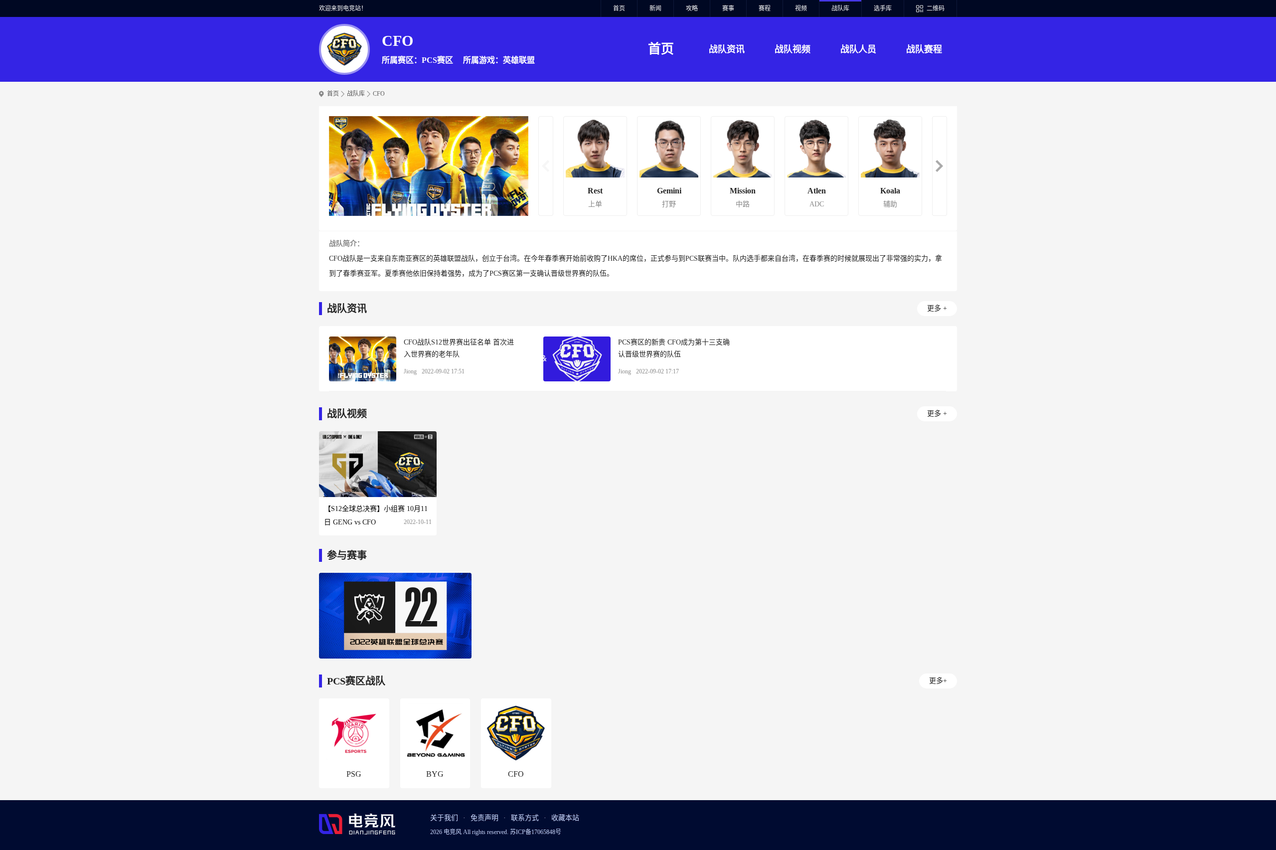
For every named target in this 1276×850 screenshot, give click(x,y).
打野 (669, 204)
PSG (353, 774)
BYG (435, 774)
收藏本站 (565, 818)
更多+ (938, 680)
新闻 (655, 8)
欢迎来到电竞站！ (343, 8)
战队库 (840, 8)
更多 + (937, 308)
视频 (801, 8)
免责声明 (484, 818)
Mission (743, 190)
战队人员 (858, 49)
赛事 (728, 8)
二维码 (936, 8)
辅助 (890, 204)
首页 (619, 8)
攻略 (692, 8)
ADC (816, 204)
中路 (743, 204)
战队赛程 (924, 49)
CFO (379, 93)
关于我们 (444, 818)
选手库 (883, 8)
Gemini (669, 190)
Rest (595, 190)
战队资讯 (727, 49)
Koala (890, 190)
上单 (595, 204)
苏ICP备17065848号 (535, 832)
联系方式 (525, 818)
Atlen (816, 190)
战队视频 (792, 49)
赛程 (765, 8)
